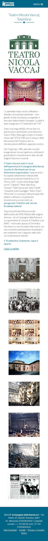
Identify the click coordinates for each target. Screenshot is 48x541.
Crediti (22, 530)
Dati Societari (10, 530)
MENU (37, 4)
